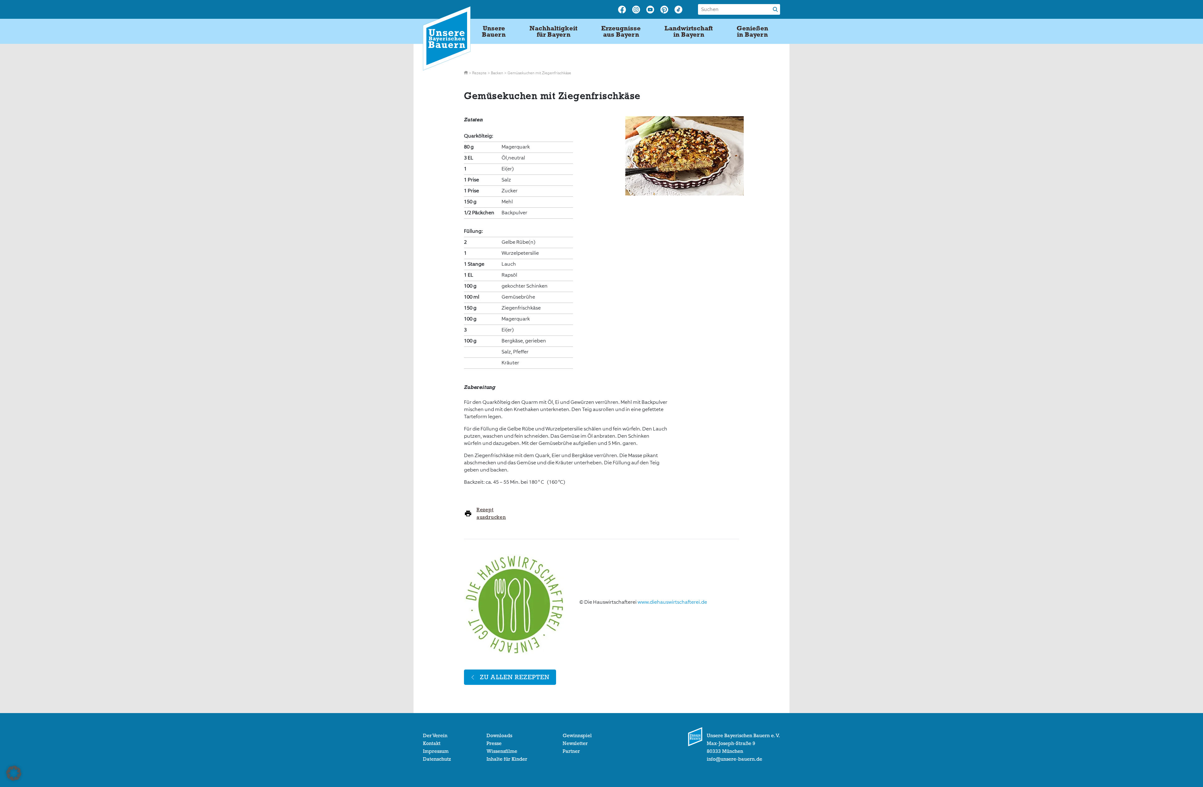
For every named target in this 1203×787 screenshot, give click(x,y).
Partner (571, 751)
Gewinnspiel (577, 735)
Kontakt (431, 743)
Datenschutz (437, 759)
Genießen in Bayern (752, 31)
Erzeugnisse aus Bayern (621, 31)
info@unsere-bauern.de (734, 759)
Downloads (499, 735)
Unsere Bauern (494, 31)
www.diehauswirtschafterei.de (672, 602)
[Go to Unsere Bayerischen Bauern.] (466, 73)
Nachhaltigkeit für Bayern (553, 31)
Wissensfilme (502, 751)
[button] (14, 773)
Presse (494, 743)
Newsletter (575, 743)
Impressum (436, 751)
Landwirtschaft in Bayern (688, 31)
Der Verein (435, 735)
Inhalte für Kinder (507, 759)
